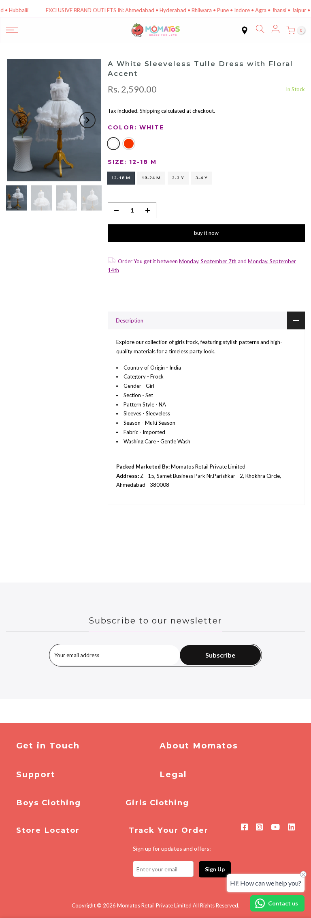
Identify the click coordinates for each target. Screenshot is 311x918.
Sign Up (215, 869)
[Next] (87, 120)
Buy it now (206, 233)
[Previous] (20, 120)
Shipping (150, 110)
